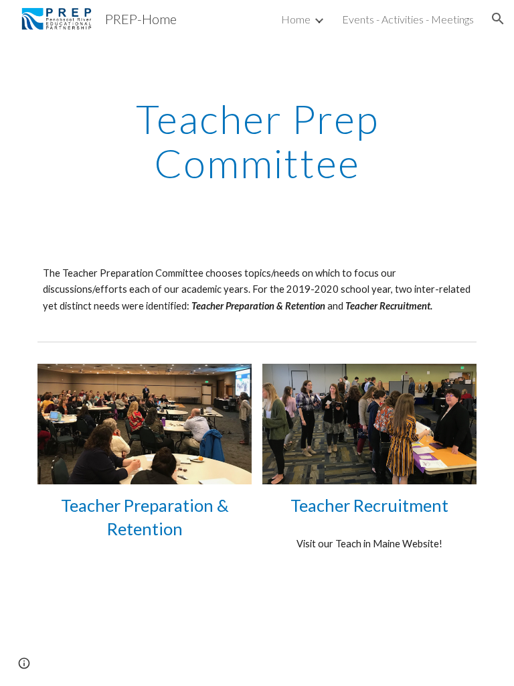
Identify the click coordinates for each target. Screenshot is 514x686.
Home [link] (296, 19)
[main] (256, 140)
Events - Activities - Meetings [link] (408, 19)
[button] (498, 19)
